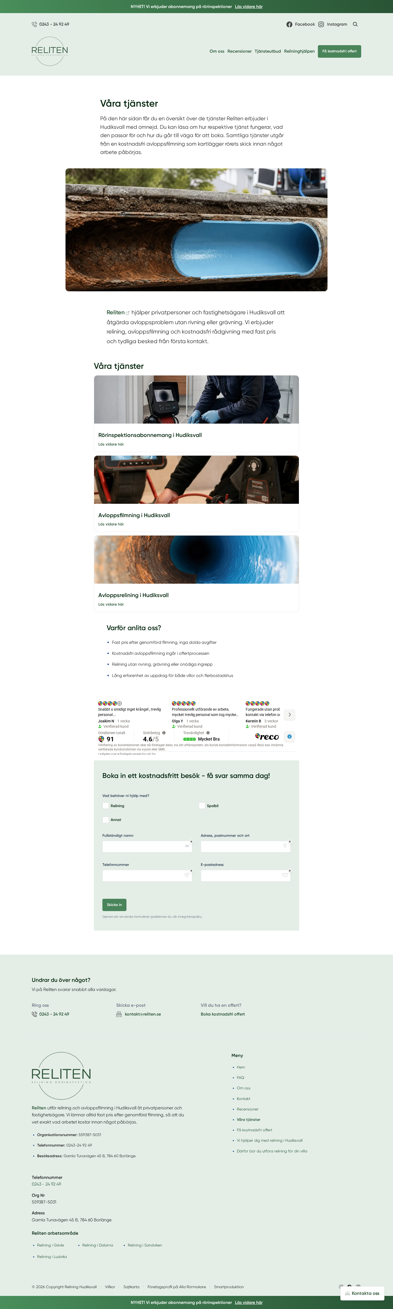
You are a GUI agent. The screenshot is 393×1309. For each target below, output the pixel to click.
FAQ (240, 1077)
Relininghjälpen (299, 51)
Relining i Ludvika (52, 1256)
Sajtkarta (131, 1287)
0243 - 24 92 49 (46, 1184)
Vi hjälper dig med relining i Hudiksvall (270, 1140)
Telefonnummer (115, 864)
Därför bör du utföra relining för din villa (272, 1151)
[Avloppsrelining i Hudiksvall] (196, 560)
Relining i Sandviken (145, 1245)
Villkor (110, 1287)
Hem (241, 1067)
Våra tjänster (248, 1119)
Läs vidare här (111, 444)
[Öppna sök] (355, 24)
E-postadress (212, 864)
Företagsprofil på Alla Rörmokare (177, 1287)
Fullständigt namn (117, 835)
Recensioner (240, 51)
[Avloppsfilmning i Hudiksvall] (196, 480)
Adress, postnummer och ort (225, 835)
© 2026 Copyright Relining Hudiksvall (64, 1287)
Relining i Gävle (50, 1245)
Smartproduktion (229, 1287)
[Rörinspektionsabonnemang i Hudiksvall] (196, 399)
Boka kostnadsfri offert (223, 1014)
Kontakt (243, 1099)
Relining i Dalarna (97, 1245)
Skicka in (114, 905)
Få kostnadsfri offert (339, 51)
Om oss (217, 51)
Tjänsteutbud (268, 51)
